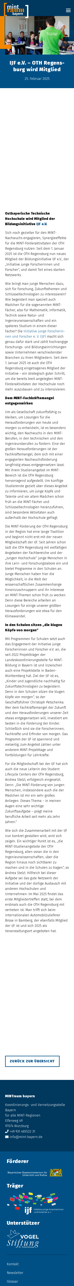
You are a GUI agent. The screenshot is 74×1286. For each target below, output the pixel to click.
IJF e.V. (42, 224)
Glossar (12, 1281)
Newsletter (15, 1273)
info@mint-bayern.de (26, 1137)
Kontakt (13, 1264)
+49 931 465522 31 (22, 1131)
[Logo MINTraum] (16, 10)
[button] (68, 10)
